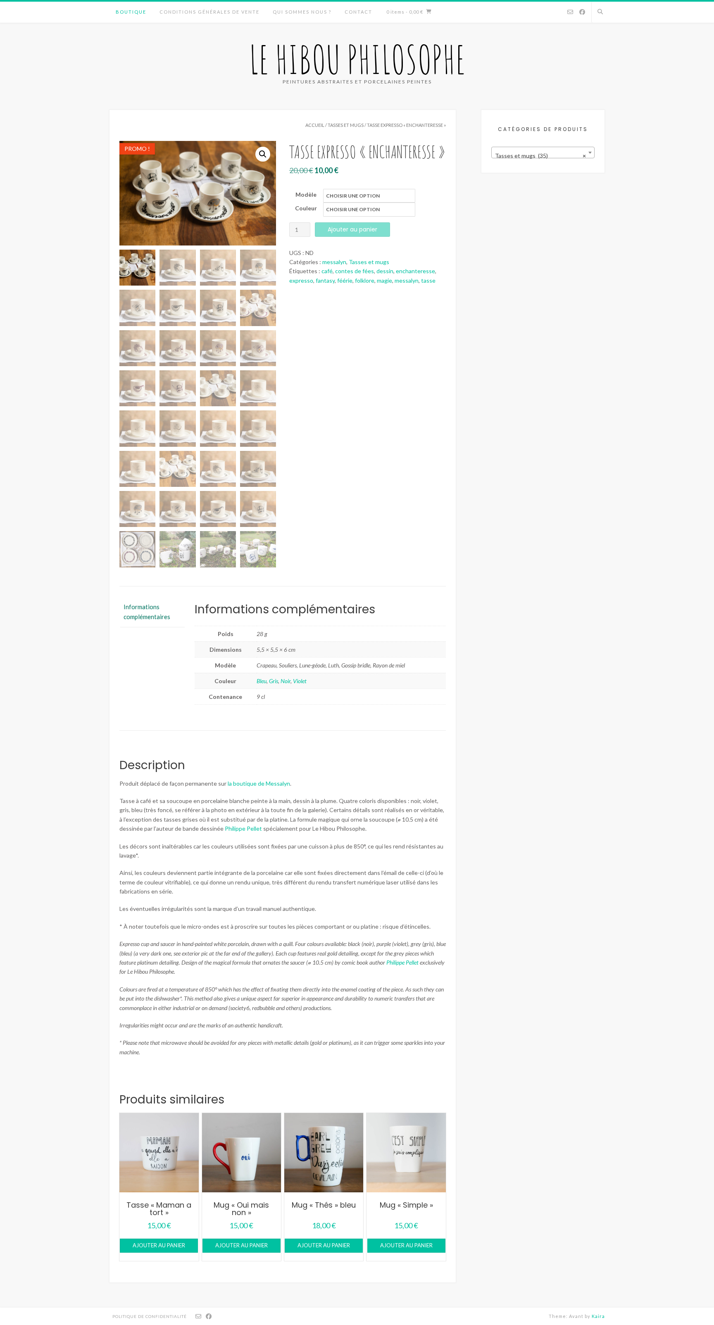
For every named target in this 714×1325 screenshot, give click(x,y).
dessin (384, 270)
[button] (262, 154)
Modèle (306, 194)
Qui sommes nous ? (302, 11)
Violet (300, 680)
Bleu (262, 680)
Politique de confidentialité (149, 1316)
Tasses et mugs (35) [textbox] (540, 155)
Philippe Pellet (243, 828)
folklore (364, 280)
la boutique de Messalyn (259, 783)
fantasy (325, 280)
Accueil (314, 125)
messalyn (334, 261)
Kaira (598, 1316)
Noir (285, 680)
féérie (344, 280)
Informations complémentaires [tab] (147, 611)
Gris (273, 680)
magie (384, 280)
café (327, 270)
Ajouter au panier (352, 229)
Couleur (306, 208)
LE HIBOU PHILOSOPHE (357, 59)
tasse (428, 280)
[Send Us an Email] (570, 12)
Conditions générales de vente (209, 11)
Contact (358, 11)
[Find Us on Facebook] (582, 12)
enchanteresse (415, 270)
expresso (301, 280)
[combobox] (543, 152)
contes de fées (354, 270)
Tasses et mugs (346, 125)
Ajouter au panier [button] (159, 1245)
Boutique (131, 11)
